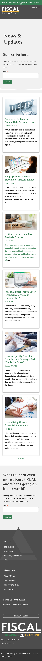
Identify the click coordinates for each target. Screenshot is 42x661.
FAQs (6, 560)
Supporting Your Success (13, 555)
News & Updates (10, 580)
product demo (21, 616)
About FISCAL (9, 576)
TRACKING (8, 551)
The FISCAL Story (11, 585)
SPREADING (9, 547)
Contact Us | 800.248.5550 (11, 2)
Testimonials (8, 589)
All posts (21, 458)
